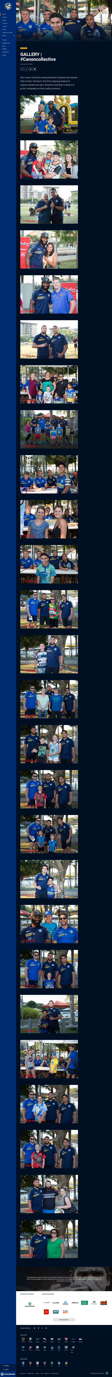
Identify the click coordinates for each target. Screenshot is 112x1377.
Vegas (4, 55)
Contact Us (46, 1373)
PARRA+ (4, 49)
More (4, 35)
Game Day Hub (7, 32)
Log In (6, 1369)
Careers (37, 1373)
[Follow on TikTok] (34, 1328)
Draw (4, 20)
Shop (3, 46)
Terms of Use (23, 1373)
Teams (4, 26)
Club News (24, 48)
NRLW (4, 29)
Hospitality (5, 52)
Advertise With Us (55, 1373)
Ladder (4, 23)
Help (42, 1373)
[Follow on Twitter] (42, 1328)
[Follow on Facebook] (38, 1328)
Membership (6, 43)
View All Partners (64, 1320)
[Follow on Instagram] (46, 1328)
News (4, 14)
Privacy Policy (30, 1373)
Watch (4, 17)
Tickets (4, 40)
